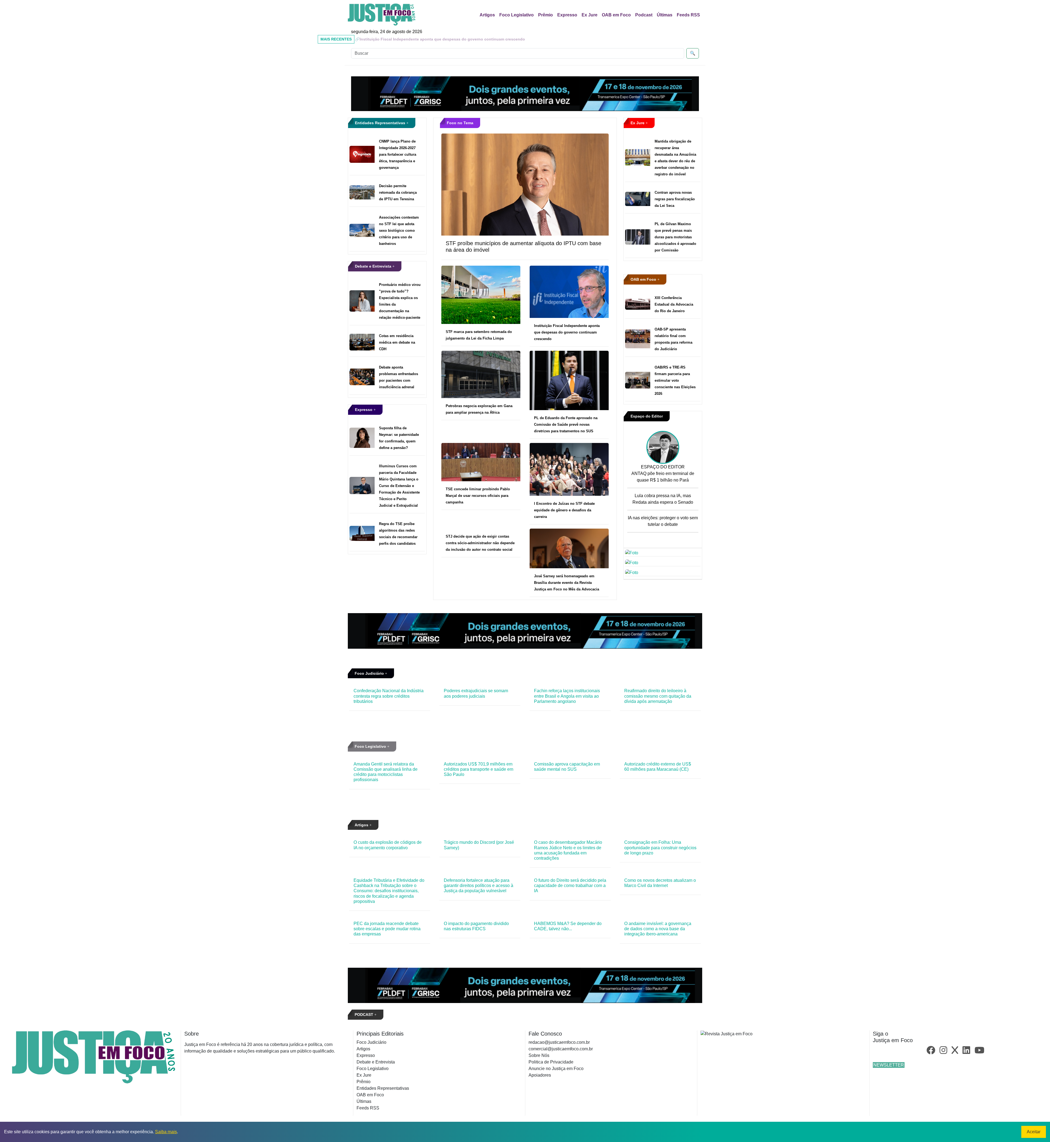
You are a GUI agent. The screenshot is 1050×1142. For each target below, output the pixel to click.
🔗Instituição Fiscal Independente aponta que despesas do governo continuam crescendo (440, 39)
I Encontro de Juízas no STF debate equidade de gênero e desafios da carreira (564, 510)
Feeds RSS (688, 15)
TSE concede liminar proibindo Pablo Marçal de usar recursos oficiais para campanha (478, 495)
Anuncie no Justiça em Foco (556, 1068)
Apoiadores (540, 1075)
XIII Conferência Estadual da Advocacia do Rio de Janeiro (674, 304)
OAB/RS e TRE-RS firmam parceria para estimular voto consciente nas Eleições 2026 (675, 380)
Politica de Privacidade (551, 1062)
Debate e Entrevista (373, 266)
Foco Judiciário (370, 673)
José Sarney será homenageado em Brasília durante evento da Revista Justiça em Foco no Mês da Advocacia (566, 582)
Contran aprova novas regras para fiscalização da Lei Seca (675, 199)
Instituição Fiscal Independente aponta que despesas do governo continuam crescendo (567, 332)
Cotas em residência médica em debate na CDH (397, 342)
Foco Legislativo (516, 15)
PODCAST (364, 1014)
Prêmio (545, 15)
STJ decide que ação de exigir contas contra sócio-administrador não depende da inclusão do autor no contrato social (480, 543)
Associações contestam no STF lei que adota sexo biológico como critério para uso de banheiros (399, 230)
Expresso (567, 15)
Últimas (664, 15)
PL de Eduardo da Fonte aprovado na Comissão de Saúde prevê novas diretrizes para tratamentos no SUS (565, 424)
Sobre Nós (539, 1055)
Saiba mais (166, 1131)
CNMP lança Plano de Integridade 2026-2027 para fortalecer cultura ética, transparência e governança (397, 154)
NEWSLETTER (888, 1065)
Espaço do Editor (647, 416)
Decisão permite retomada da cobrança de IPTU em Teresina (398, 192)
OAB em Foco (616, 15)
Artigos (487, 15)
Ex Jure (589, 15)
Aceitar (1033, 1131)
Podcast (643, 15)
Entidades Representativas (380, 123)
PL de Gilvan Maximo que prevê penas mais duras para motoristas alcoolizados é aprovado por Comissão (675, 237)
